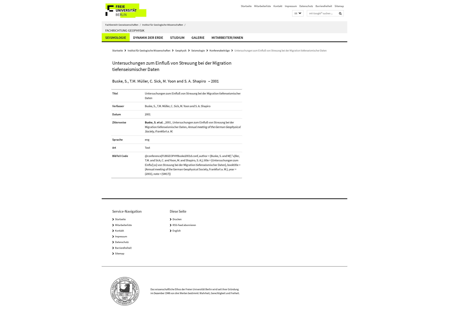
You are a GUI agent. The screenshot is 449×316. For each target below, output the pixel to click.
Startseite (246, 6)
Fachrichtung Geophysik (124, 30)
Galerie (198, 37)
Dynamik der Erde (148, 37)
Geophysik (180, 50)
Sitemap (339, 6)
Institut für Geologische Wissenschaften (163, 25)
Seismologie (115, 37)
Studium (177, 37)
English (177, 230)
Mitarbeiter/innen (227, 37)
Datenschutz (306, 6)
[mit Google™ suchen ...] (340, 13)
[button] (297, 13)
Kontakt (277, 6)
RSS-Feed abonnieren (184, 225)
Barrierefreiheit (324, 6)
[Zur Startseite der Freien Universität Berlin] (131, 11)
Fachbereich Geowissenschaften (123, 25)
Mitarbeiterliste (262, 6)
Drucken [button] (177, 219)
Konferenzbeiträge (220, 50)
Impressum (291, 6)
